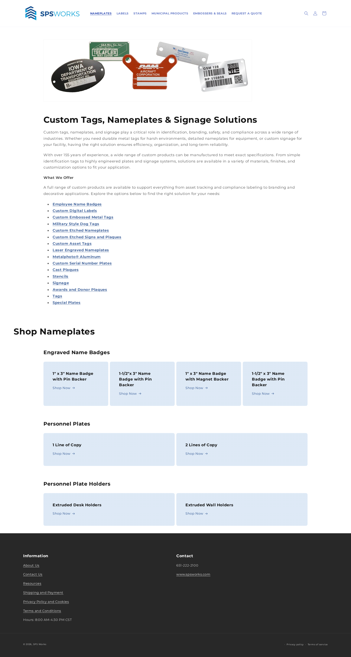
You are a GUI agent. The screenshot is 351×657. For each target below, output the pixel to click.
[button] (306, 13)
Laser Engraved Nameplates (81, 250)
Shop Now (61, 388)
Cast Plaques (66, 270)
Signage (61, 283)
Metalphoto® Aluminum (77, 257)
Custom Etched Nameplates (81, 230)
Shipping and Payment (43, 593)
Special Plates (66, 302)
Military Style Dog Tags (76, 224)
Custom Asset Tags (72, 243)
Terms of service (318, 644)
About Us (31, 565)
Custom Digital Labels (75, 211)
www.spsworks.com (193, 574)
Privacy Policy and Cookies (46, 601)
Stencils (60, 276)
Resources (32, 583)
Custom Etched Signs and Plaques (87, 237)
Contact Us (32, 574)
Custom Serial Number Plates (82, 263)
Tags (57, 296)
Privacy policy (295, 644)
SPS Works (39, 644)
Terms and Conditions (42, 611)
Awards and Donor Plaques (80, 289)
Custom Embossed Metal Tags (83, 217)
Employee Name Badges (77, 204)
